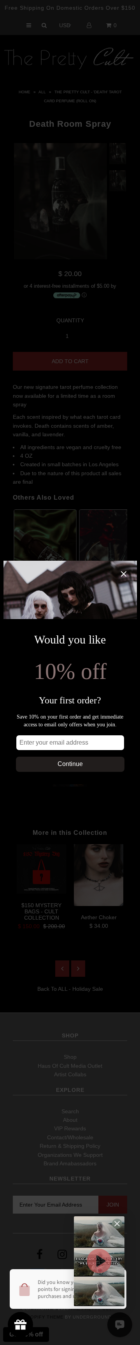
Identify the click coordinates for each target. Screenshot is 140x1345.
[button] (99, 1261)
